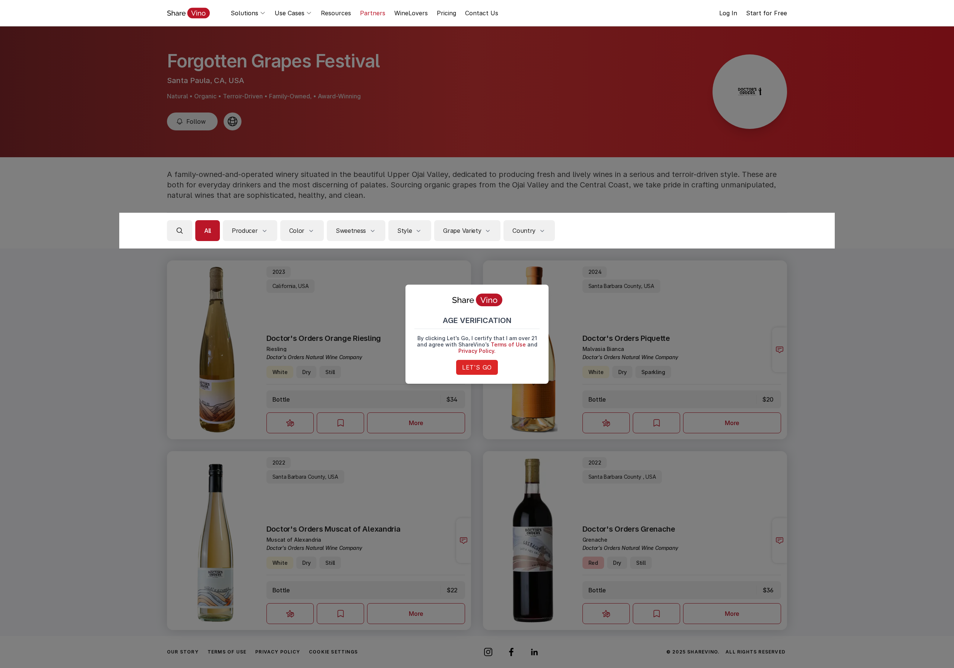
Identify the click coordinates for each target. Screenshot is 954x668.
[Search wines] (179, 230)
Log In (728, 13)
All (207, 230)
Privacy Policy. (477, 351)
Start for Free (766, 13)
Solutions (244, 13)
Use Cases (289, 13)
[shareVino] (188, 13)
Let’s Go (477, 367)
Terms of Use (508, 344)
